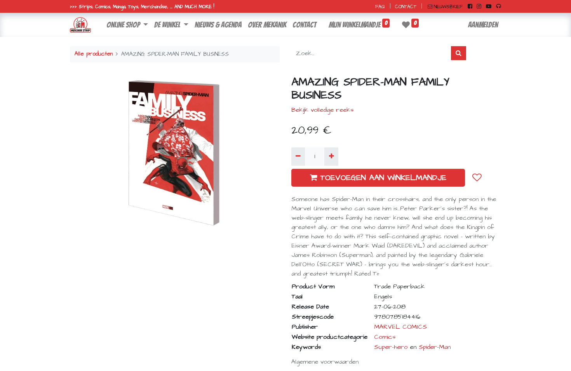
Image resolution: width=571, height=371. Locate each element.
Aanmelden (483, 25)
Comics (384, 337)
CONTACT (405, 6)
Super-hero (390, 347)
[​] (470, 6)
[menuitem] (218, 25)
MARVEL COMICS (400, 326)
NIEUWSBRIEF (448, 6)
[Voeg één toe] (331, 156)
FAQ (380, 6)
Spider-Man (435, 347)
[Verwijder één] (298, 156)
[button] (477, 177)
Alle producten (94, 54)
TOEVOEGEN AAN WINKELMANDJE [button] (383, 177)
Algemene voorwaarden (325, 361)
